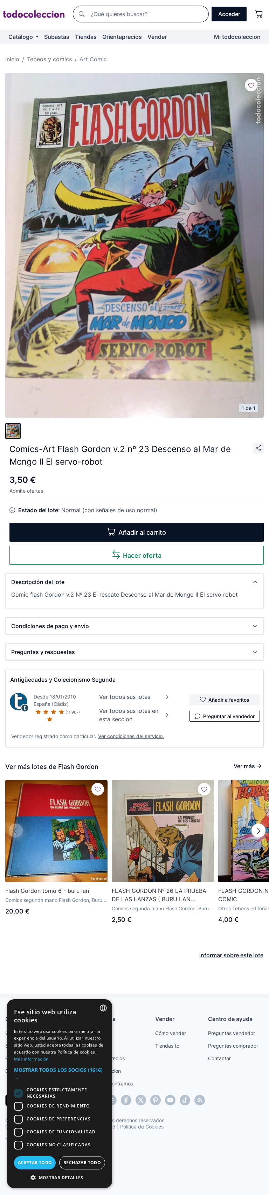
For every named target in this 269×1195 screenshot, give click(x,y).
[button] (134, 582)
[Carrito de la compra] (259, 14)
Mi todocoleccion (237, 36)
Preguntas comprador (233, 1046)
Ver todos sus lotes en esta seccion (128, 715)
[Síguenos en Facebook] (126, 1100)
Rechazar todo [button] (82, 1163)
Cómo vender (170, 1033)
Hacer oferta (142, 555)
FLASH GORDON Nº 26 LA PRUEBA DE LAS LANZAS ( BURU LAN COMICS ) (159, 895)
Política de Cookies (142, 1127)
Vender (157, 36)
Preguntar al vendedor (229, 716)
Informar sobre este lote (231, 955)
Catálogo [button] (21, 36)
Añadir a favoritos (228, 700)
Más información (31, 1059)
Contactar (219, 1058)
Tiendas (86, 36)
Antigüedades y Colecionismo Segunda (63, 679)
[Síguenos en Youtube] (170, 1100)
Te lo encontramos (112, 1083)
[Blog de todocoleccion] (199, 1100)
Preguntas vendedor (231, 1033)
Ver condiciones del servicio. (131, 736)
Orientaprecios (122, 36)
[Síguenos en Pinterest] (155, 1100)
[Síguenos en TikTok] (185, 1100)
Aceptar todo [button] (35, 1163)
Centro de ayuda (230, 1018)
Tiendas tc (167, 1046)
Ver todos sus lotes (124, 696)
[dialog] (59, 1093)
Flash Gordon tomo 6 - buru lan (47, 890)
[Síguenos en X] (141, 1100)
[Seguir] (251, 85)
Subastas (56, 36)
